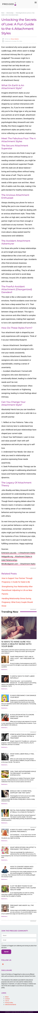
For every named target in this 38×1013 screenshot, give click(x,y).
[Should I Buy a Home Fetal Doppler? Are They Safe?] (5, 793)
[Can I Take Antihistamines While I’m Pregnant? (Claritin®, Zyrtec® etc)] (5, 774)
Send (6, 952)
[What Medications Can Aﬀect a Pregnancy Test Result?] (5, 850)
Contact (7, 998)
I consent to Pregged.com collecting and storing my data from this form (19, 946)
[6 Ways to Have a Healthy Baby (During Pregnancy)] (5, 832)
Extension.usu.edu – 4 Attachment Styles (18, 553)
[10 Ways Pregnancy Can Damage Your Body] (5, 698)
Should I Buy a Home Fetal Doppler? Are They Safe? (21, 792)
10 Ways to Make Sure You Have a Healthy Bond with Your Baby (16, 644)
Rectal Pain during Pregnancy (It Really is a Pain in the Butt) (22, 811)
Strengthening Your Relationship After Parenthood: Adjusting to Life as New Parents (17, 590)
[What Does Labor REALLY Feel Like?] (5, 756)
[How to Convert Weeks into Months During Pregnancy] (5, 869)
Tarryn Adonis (15, 39)
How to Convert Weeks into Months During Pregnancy (21, 867)
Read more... (4, 669)
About (7, 997)
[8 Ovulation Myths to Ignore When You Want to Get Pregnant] (5, 717)
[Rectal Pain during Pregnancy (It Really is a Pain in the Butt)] (5, 813)
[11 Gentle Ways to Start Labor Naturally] (5, 679)
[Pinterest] (3, 964)
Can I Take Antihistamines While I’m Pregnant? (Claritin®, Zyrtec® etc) (23, 773)
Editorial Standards (10, 1004)
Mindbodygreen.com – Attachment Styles (18, 564)
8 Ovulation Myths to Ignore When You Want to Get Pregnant (22, 716)
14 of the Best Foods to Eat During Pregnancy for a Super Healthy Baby (23, 887)
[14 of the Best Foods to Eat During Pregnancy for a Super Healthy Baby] (5, 888)
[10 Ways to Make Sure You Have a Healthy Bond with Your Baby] (19, 628)
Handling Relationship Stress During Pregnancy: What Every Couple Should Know (17, 602)
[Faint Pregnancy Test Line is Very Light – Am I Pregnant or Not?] (5, 659)
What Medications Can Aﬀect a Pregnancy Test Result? (23, 848)
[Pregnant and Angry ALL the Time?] (5, 908)
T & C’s (7, 1000)
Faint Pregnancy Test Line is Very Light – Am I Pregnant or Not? (22, 658)
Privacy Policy (9, 1002)
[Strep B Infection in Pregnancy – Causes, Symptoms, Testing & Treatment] (5, 737)
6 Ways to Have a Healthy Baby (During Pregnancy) (22, 830)
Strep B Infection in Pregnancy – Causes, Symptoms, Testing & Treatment (23, 736)
